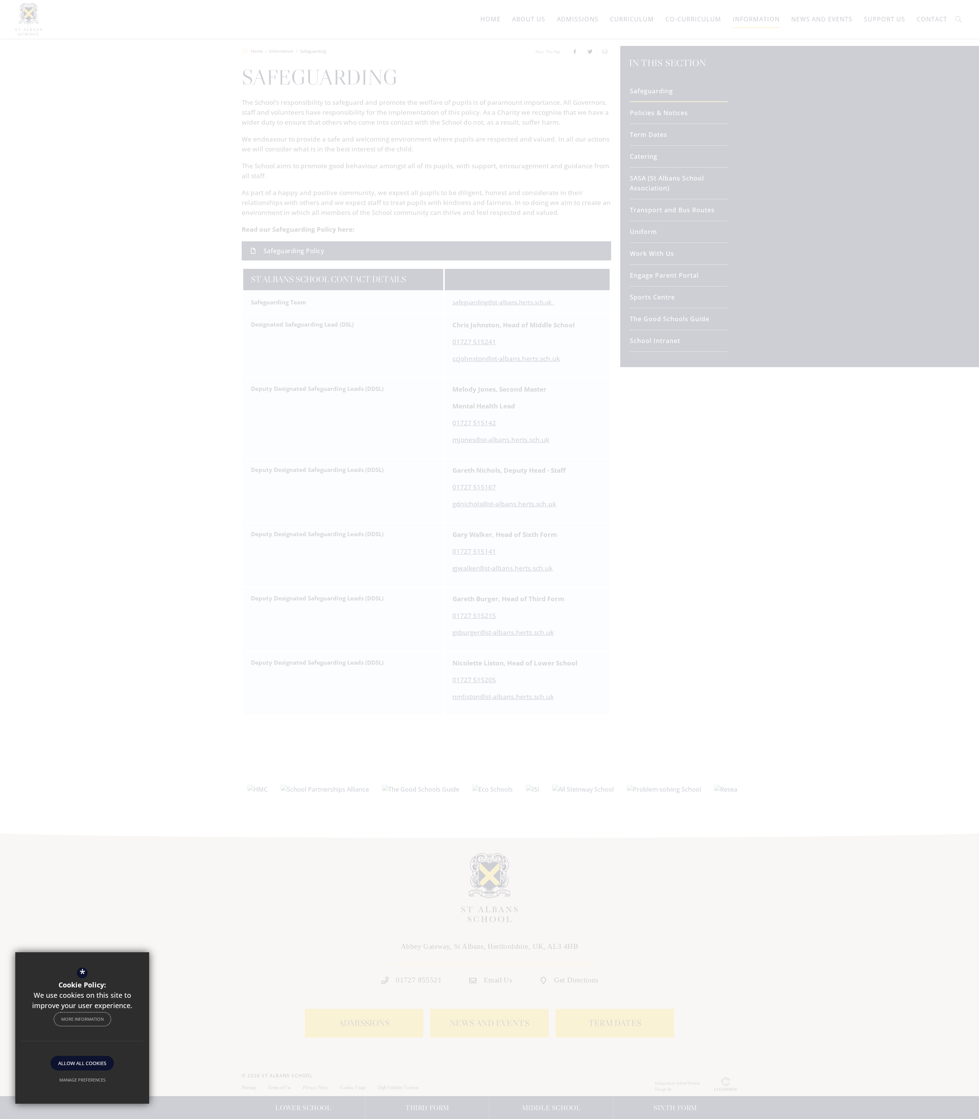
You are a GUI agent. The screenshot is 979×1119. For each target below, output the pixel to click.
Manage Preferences (82, 1080)
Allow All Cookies (82, 1063)
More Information (82, 1019)
